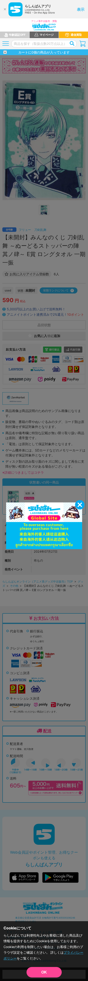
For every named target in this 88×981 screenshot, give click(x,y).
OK (44, 972)
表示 (80, 9)
